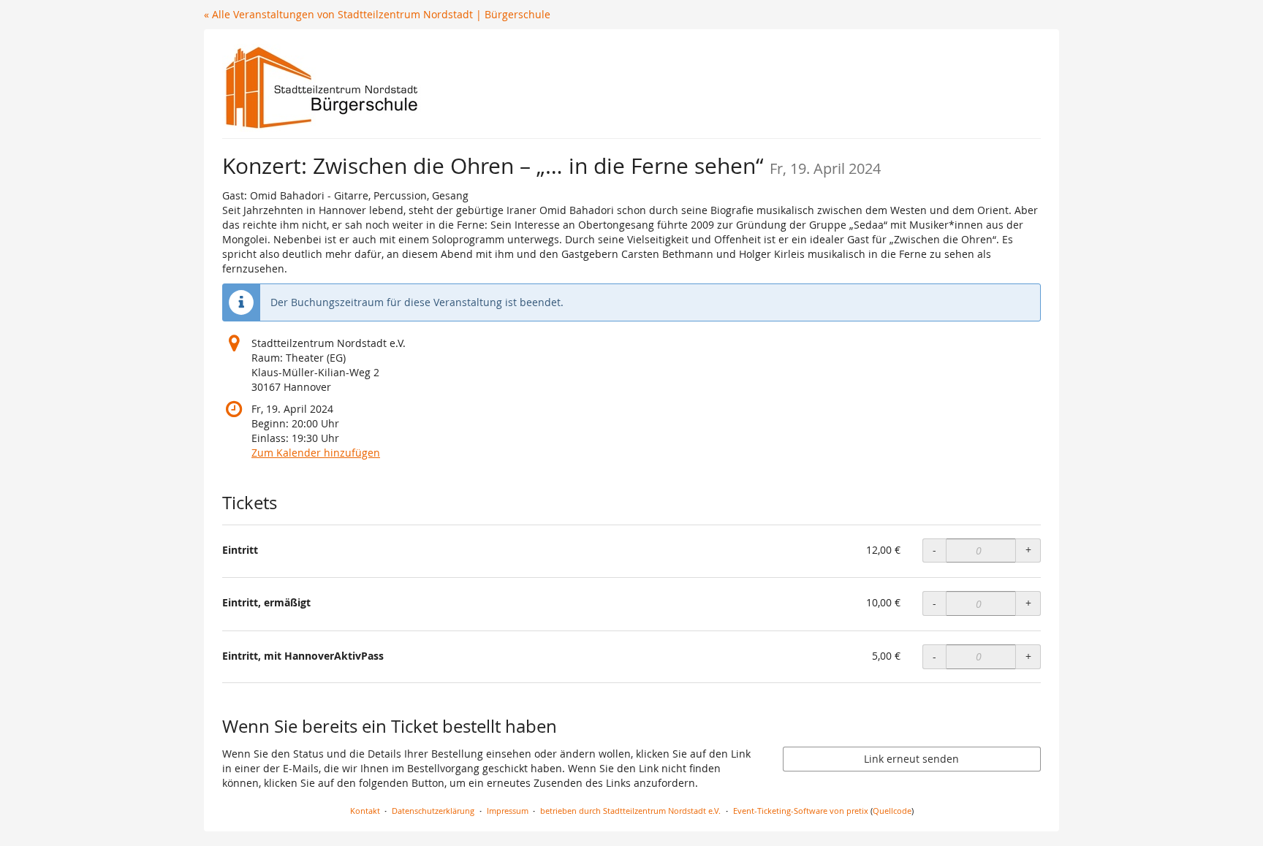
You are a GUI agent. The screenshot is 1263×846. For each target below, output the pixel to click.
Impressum (507, 810)
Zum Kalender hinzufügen (315, 453)
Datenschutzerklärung (433, 810)
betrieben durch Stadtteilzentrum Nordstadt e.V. (630, 810)
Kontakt (365, 810)
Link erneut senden (911, 759)
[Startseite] (321, 88)
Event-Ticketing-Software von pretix (800, 810)
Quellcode (892, 810)
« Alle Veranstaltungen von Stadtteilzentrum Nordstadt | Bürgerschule (377, 14)
